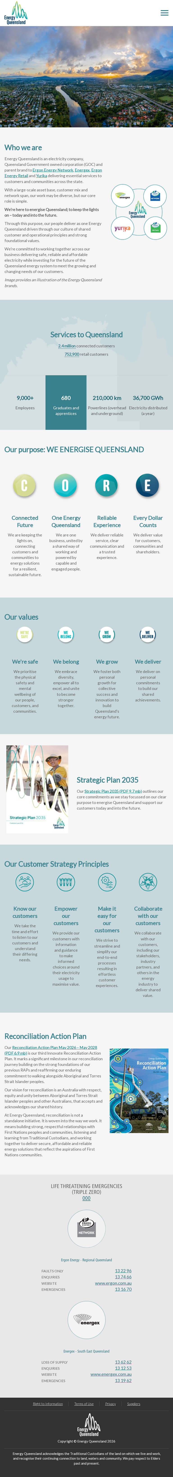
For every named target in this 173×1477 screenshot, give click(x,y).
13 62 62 (123, 1362)
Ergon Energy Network (52, 170)
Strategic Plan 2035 (113, 791)
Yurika (41, 175)
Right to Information (48, 1404)
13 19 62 (123, 1380)
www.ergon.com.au (113, 1283)
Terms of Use (84, 1404)
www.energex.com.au (111, 1374)
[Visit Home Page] (16, 13)
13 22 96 (123, 1270)
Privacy (110, 1404)
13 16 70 (123, 1289)
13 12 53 (123, 1368)
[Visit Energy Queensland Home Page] (86, 1425)
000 (86, 1198)
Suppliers (133, 1404)
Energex (82, 170)
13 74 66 (123, 1276)
